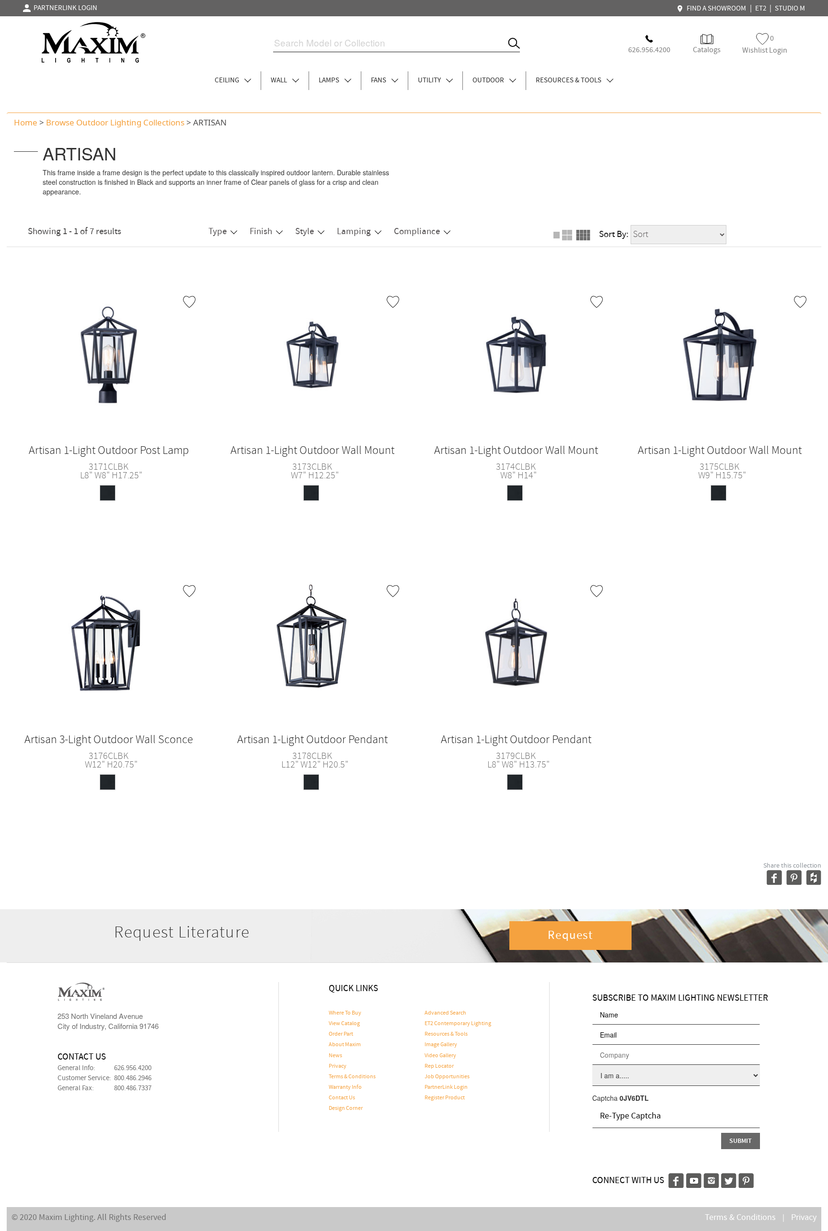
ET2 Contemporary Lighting (458, 1024)
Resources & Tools (446, 1034)
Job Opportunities (447, 1077)
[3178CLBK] (312, 643)
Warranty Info (345, 1087)
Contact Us (342, 1098)
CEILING (228, 80)
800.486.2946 (132, 1078)
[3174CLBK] (516, 354)
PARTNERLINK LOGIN (64, 8)
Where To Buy (345, 1013)
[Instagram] (711, 1179)
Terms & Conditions (352, 1077)
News (335, 1056)
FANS (379, 80)
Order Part (341, 1034)
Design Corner (346, 1108)
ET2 (760, 8)
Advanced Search (445, 1013)
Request (570, 935)
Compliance (417, 231)
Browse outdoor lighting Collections (115, 122)
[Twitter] (728, 1179)
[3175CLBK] (720, 354)
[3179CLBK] (516, 643)
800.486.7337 (132, 1088)
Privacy (337, 1066)
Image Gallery (441, 1045)
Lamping (354, 231)
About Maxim (345, 1045)
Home (25, 122)
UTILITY (430, 80)
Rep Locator (439, 1066)
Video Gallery (440, 1056)
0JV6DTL (634, 1098)
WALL (279, 80)
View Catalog (344, 1024)
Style (304, 231)
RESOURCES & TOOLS (569, 80)
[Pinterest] (746, 1179)
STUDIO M (790, 8)
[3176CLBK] (109, 643)
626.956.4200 (132, 1068)
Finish (261, 231)
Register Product (445, 1098)
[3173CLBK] (312, 354)
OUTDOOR (489, 80)
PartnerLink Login (446, 1087)
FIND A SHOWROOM (715, 8)
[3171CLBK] (109, 354)
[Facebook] (676, 1179)
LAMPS (330, 80)
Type (217, 231)
